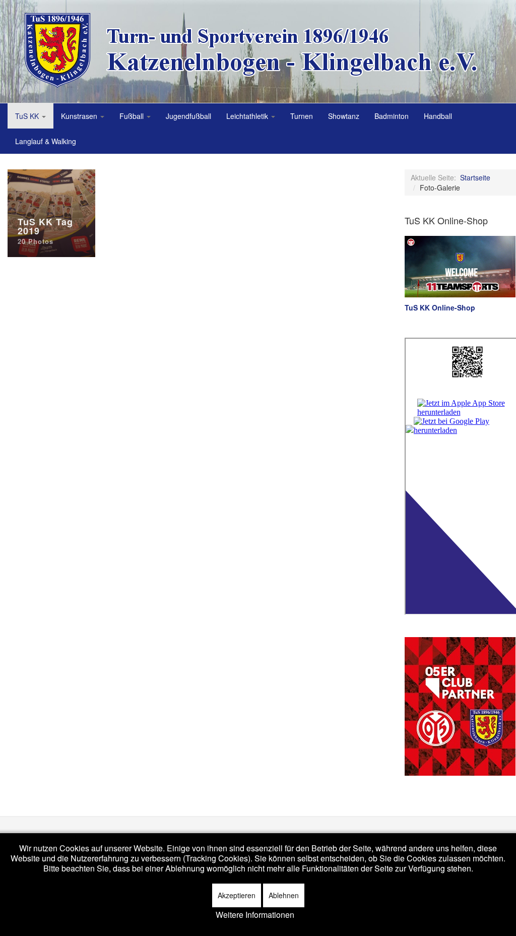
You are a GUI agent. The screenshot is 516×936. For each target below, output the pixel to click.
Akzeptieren (236, 895)
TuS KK (28, 116)
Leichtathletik (248, 116)
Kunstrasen (80, 116)
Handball (438, 116)
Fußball (132, 116)
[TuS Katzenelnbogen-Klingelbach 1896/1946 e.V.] (259, 50)
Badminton (391, 116)
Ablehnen (284, 895)
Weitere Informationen (255, 914)
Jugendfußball (188, 116)
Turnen (301, 116)
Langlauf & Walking (45, 141)
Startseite (475, 177)
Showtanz (343, 116)
